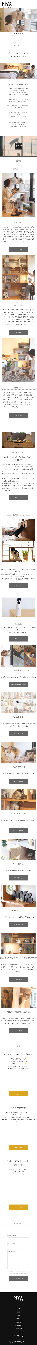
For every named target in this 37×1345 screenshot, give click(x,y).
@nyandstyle (22, 1108)
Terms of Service (19, 1273)
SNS (18, 1318)
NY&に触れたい (18, 878)
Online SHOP (18, 250)
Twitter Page (18, 1147)
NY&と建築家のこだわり (18, 684)
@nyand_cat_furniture (24, 1054)
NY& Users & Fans (18, 830)
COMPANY (18, 1325)
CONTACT (18, 1322)
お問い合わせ (18, 979)
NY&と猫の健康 (18, 781)
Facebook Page (19, 1207)
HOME (18, 1308)
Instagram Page (18, 1094)
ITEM (18, 1315)
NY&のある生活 (18, 733)
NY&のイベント (18, 924)
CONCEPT (18, 1312)
